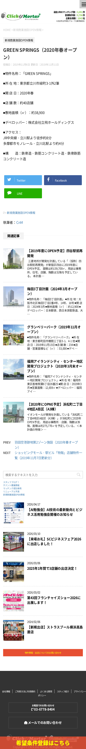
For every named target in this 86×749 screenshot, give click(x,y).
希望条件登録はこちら (43, 743)
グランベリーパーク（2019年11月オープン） (54, 329)
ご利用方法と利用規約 (25, 691)
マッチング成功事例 (12, 488)
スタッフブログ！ (11, 482)
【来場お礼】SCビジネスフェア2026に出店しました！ (54, 541)
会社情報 (6, 691)
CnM (19, 222)
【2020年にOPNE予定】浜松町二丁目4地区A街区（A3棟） (55, 406)
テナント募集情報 (11, 485)
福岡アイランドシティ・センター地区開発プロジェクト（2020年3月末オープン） (55, 366)
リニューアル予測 (11, 491)
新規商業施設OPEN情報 (21, 213)
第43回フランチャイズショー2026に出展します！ (54, 600)
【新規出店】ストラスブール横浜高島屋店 (55, 629)
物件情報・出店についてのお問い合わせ (43, 652)
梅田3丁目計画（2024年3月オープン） (52, 291)
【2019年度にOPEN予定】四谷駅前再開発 (55, 253)
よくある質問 (46, 691)
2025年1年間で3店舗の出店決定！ (52, 568)
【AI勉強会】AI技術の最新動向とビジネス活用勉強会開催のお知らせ (54, 512)
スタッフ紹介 (63, 691)
